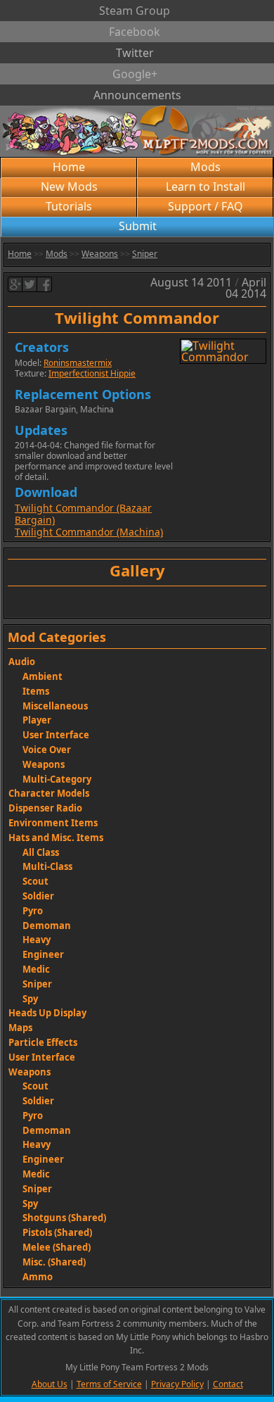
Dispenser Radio (45, 808)
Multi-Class (47, 866)
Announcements (137, 95)
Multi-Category (56, 779)
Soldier (38, 896)
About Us (49, 1384)
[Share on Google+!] (15, 284)
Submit (138, 226)
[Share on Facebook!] (44, 284)
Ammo (37, 1276)
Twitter (135, 53)
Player (36, 720)
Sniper (144, 254)
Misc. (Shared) (54, 1262)
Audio (21, 661)
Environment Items (53, 822)
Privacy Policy (177, 1384)
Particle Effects (42, 1042)
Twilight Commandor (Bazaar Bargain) (83, 513)
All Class (40, 852)
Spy (30, 998)
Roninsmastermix (78, 363)
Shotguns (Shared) (64, 1217)
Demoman (46, 925)
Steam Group (134, 10)
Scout (35, 881)
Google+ (134, 74)
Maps (20, 1027)
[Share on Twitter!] (29, 284)
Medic (36, 969)
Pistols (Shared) (57, 1232)
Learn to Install (205, 186)
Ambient (42, 676)
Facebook (134, 31)
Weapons (99, 254)
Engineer (43, 954)
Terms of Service (109, 1384)
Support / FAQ (205, 206)
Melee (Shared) (56, 1247)
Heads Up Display (47, 1012)
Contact (228, 1384)
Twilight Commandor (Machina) (89, 531)
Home (69, 167)
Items (35, 691)
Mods (205, 167)
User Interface (55, 734)
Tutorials (69, 206)
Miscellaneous (55, 706)
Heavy (36, 939)
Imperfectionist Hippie (92, 373)
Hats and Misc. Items (55, 837)
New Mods (69, 186)
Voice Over (46, 749)
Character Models (48, 793)
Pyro (32, 910)
